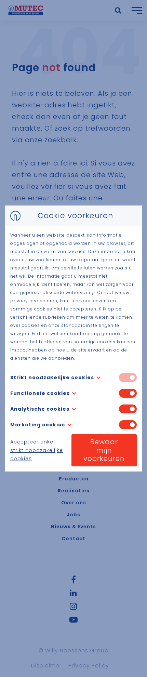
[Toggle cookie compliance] (128, 393)
